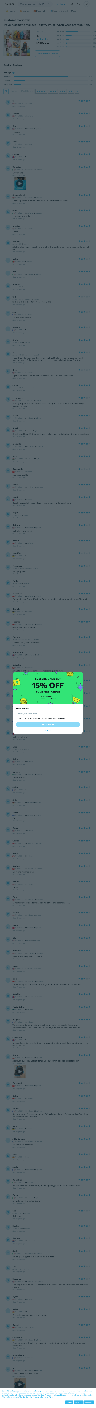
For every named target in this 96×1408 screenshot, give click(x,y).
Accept (69, 1402)
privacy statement (9, 1393)
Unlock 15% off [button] (48, 724)
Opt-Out (78, 1402)
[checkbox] (17, 718)
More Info (89, 1402)
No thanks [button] (47, 730)
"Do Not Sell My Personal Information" (34, 1397)
